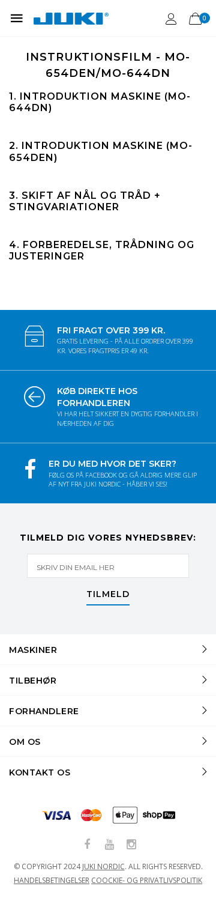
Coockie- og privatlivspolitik (146, 880)
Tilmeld (108, 594)
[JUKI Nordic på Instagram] (131, 844)
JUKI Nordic (103, 866)
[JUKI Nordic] (71, 18)
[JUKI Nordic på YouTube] (109, 844)
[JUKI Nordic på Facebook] (87, 844)
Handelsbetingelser (51, 880)
